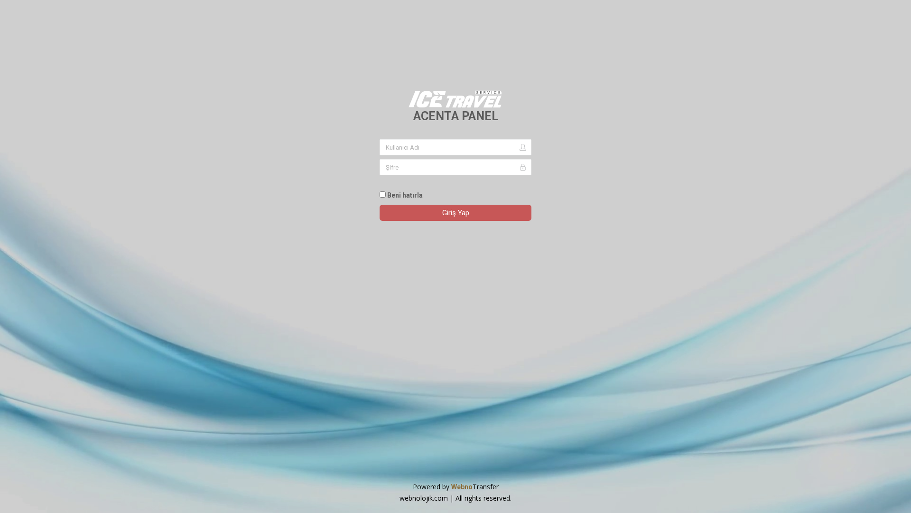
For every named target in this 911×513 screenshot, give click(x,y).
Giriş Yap (455, 213)
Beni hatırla (404, 195)
